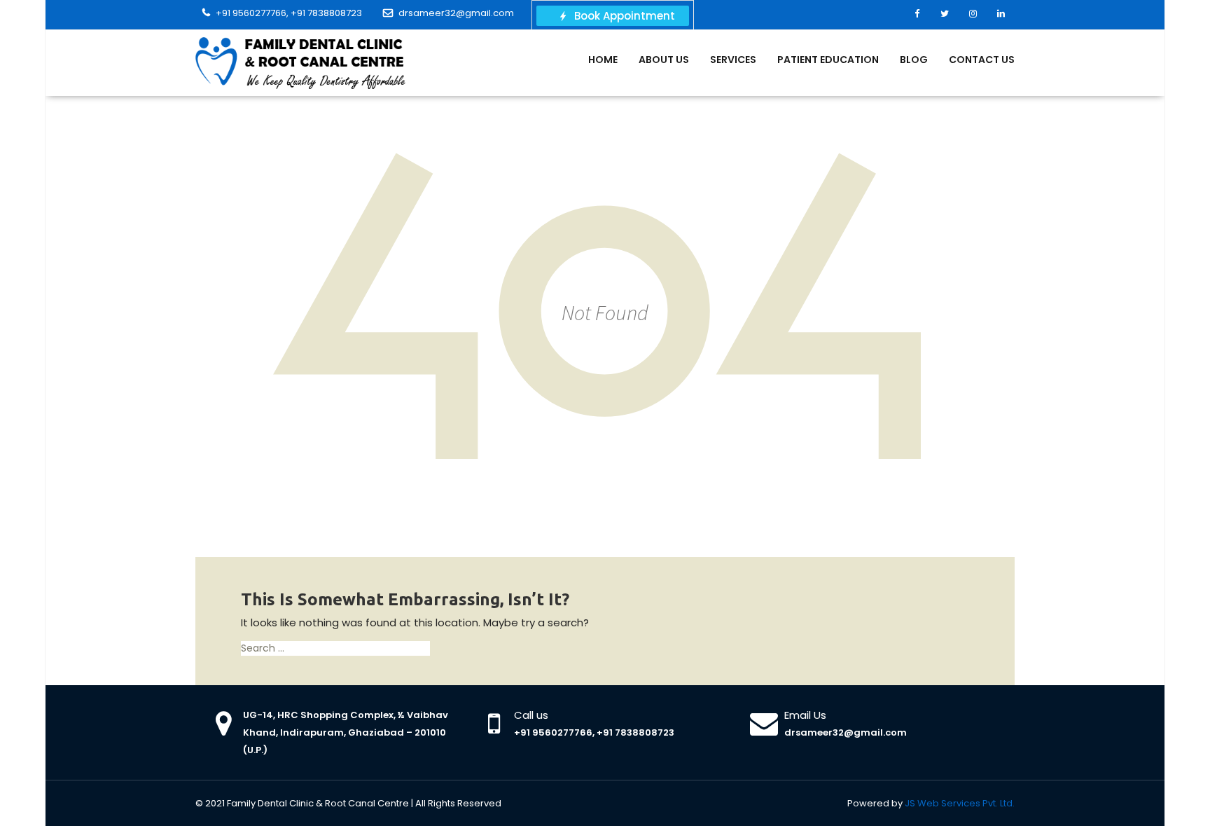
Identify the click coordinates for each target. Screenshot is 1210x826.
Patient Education (828, 60)
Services (733, 60)
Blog (914, 60)
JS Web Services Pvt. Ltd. (960, 803)
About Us (664, 60)
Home (603, 60)
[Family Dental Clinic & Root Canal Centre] (300, 62)
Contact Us (982, 60)
